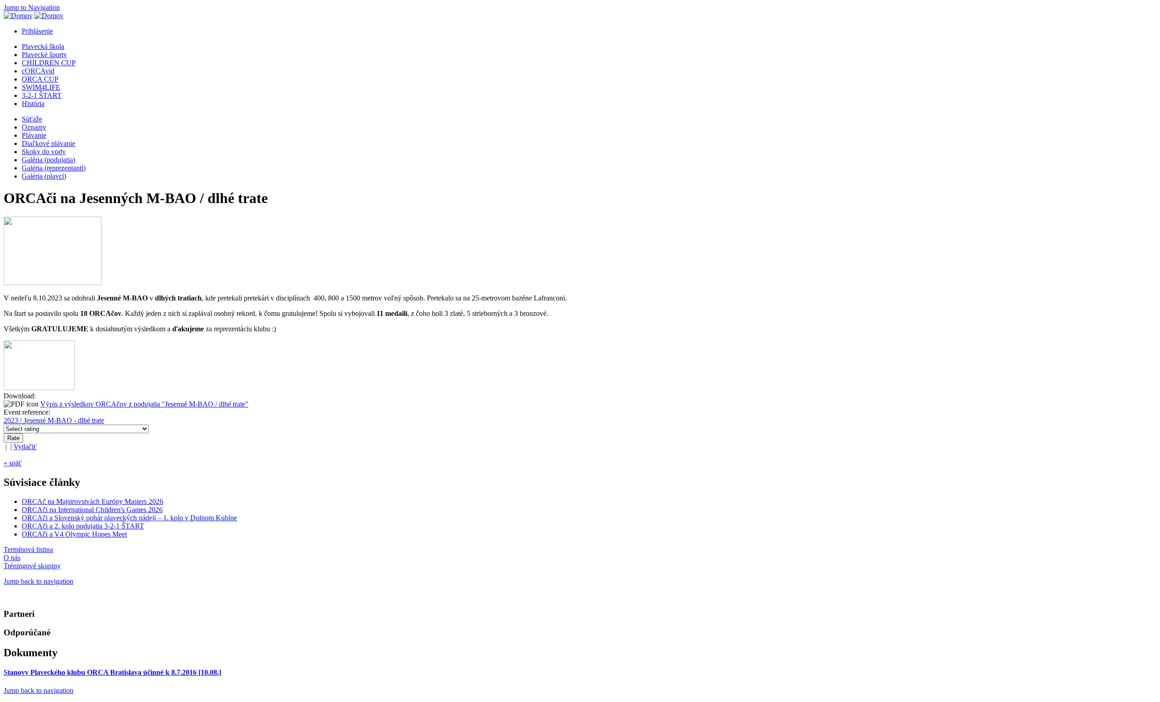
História (33, 103)
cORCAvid (38, 71)
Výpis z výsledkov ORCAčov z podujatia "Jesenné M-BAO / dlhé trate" (144, 404)
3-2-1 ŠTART (42, 95)
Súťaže (32, 119)
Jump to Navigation (32, 7)
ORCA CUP (40, 79)
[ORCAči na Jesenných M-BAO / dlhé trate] (39, 388)
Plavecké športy (44, 54)
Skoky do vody (44, 151)
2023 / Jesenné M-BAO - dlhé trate (54, 420)
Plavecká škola (43, 46)
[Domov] (18, 15)
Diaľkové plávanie (48, 143)
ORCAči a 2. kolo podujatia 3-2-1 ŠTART (83, 526)
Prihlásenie (37, 31)
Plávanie (34, 135)
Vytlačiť (25, 446)
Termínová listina (28, 549)
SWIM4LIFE (41, 87)
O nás (12, 558)
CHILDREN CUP (49, 63)
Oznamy (34, 127)
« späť (13, 463)
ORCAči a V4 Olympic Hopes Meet (74, 534)
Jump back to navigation (38, 581)
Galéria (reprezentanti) (54, 168)
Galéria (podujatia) (48, 160)
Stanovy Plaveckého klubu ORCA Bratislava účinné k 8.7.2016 (112, 672)
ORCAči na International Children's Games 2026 (92, 509)
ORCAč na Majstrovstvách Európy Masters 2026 (92, 501)
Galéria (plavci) (44, 176)
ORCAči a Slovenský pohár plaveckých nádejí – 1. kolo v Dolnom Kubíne (129, 518)
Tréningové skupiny (32, 566)
